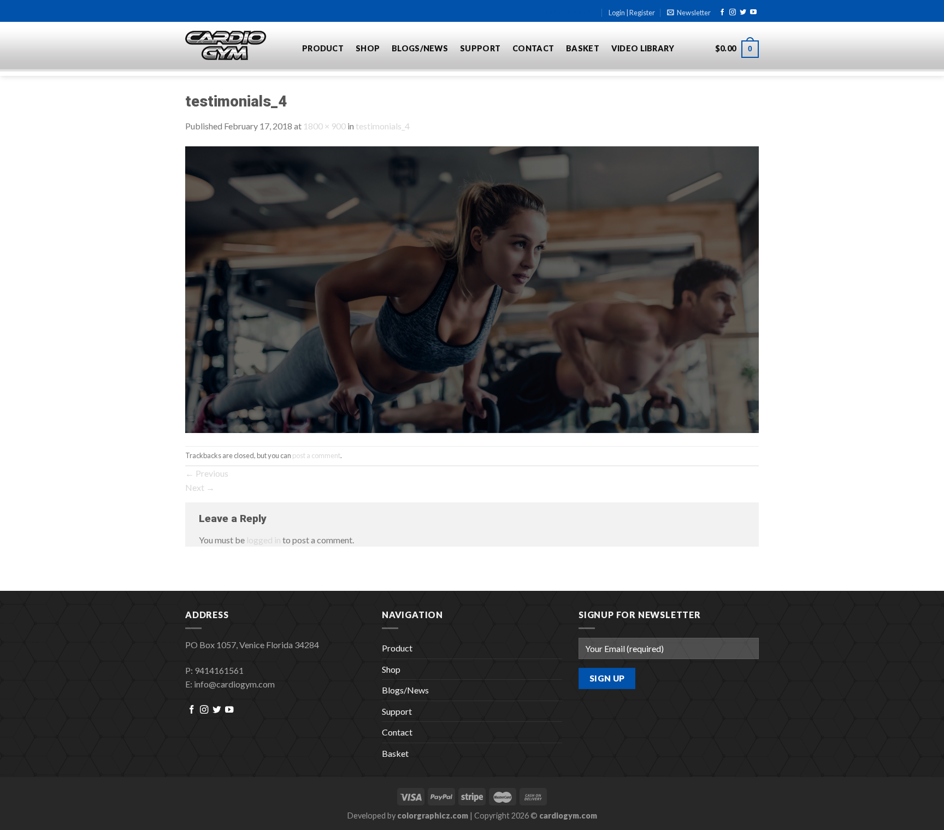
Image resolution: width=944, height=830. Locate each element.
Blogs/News (420, 48)
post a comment (316, 455)
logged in (263, 540)
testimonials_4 (383, 126)
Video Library (643, 48)
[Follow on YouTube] (753, 12)
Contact (533, 48)
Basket (582, 48)
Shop (368, 48)
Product (323, 48)
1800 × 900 (324, 126)
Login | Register (632, 12)
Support (480, 48)
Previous (206, 473)
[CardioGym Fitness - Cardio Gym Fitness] (235, 46)
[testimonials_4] (472, 288)
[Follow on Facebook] (722, 12)
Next (200, 487)
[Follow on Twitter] (743, 12)
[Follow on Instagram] (732, 12)
